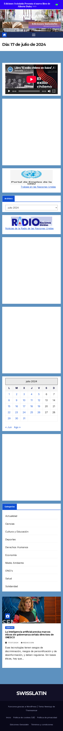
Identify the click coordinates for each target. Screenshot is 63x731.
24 (24, 412)
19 (39, 406)
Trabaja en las (29, 186)
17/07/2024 (13, 643)
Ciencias (10, 523)
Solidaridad (11, 586)
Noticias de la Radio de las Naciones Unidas (29, 228)
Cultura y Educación (16, 531)
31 (24, 418)
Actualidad (11, 516)
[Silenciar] (49, 91)
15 (9, 406)
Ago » (17, 427)
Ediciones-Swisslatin (19, 724)
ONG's (9, 570)
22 (9, 412)
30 (16, 418)
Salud (8, 578)
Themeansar (31, 710)
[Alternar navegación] (33, 35)
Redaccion (28, 643)
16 (16, 406)
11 (32, 400)
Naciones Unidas (46, 186)
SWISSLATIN (31, 16)
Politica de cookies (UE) (24, 717)
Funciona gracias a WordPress (22, 706)
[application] (31, 79)
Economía (11, 555)
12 (39, 400)
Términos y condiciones (42, 724)
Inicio (8, 717)
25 (31, 412)
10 (24, 400)
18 (31, 406)
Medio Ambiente (14, 562)
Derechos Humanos (16, 547)
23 (16, 412)
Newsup (48, 706)
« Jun (8, 427)
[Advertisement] (31, 132)
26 (39, 412)
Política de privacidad (47, 717)
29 (9, 418)
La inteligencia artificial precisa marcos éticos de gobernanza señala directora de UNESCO (29, 634)
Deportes (10, 539)
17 (24, 406)
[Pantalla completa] (53, 91)
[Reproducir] (9, 91)
